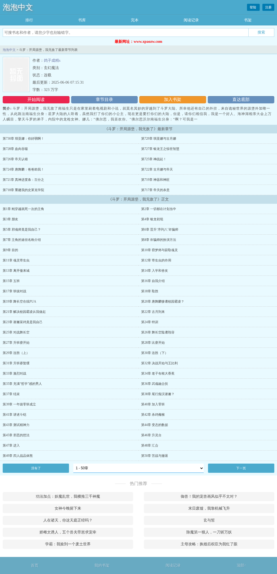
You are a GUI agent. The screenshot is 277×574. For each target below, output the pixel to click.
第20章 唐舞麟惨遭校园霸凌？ (162, 301)
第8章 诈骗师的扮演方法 (158, 240)
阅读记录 (191, 20)
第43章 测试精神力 (16, 425)
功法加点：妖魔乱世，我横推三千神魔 (68, 496)
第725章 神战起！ (153, 159)
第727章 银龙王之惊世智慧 (160, 149)
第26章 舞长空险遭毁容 (157, 332)
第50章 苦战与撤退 (154, 456)
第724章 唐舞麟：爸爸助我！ (23, 169)
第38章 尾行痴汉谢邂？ (157, 394)
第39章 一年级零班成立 (19, 404)
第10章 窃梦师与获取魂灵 (159, 250)
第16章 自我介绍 (153, 281)
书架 (248, 20)
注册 (268, 7)
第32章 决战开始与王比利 (159, 363)
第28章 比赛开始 (153, 343)
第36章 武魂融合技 (154, 384)
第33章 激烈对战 (14, 373)
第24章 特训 (149, 322)
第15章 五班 (11, 281)
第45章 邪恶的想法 (16, 435)
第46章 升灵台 (151, 435)
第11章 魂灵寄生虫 (16, 260)
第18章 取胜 (149, 291)
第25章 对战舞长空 (16, 332)
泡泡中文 (18, 7)
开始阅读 (36, 99)
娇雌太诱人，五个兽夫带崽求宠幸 (67, 532)
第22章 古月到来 (153, 312)
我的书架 (102, 565)
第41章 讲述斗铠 (14, 414)
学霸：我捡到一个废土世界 (68, 544)
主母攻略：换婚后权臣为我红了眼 (209, 544)
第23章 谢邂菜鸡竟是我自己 (22, 322)
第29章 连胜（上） (16, 353)
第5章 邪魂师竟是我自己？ (22, 229)
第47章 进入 (11, 445)
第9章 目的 (10, 250)
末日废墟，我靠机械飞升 (209, 508)
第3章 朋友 (10, 219)
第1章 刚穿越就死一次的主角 (23, 209)
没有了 (36, 468)
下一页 (241, 468)
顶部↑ (241, 565)
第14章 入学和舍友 (154, 271)
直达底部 (241, 99)
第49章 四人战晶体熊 (18, 456)
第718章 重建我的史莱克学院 (23, 190)
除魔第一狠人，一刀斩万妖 (209, 532)
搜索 (261, 32)
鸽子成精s (52, 60)
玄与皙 (209, 520)
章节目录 (104, 99)
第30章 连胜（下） (154, 353)
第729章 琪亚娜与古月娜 (158, 138)
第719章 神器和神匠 (155, 180)
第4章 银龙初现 (152, 219)
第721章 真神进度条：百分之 (23, 180)
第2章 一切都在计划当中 (158, 209)
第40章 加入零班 (153, 404)
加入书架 (172, 99)
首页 (34, 565)
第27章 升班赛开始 (16, 343)
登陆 (253, 7)
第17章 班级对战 (14, 291)
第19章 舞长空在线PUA (19, 301)
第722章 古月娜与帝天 (157, 169)
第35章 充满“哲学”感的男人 (22, 384)
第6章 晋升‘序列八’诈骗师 (159, 229)
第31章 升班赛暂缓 (16, 363)
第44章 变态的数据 (154, 425)
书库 (82, 20)
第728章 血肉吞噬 (15, 149)
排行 (29, 20)
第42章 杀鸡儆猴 (153, 414)
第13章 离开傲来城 (16, 271)
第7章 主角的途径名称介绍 (22, 240)
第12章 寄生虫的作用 (156, 260)
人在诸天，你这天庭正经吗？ (68, 520)
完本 (134, 20)
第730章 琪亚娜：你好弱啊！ (23, 138)
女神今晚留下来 (68, 508)
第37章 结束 (11, 394)
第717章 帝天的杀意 (155, 190)
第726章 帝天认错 (15, 159)
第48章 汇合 (149, 445)
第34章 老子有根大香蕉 (157, 373)
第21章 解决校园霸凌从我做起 (24, 312)
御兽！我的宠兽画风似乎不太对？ (209, 496)
